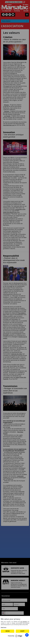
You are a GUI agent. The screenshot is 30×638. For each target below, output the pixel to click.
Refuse (8, 631)
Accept (22, 631)
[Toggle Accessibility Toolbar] (27, 635)
